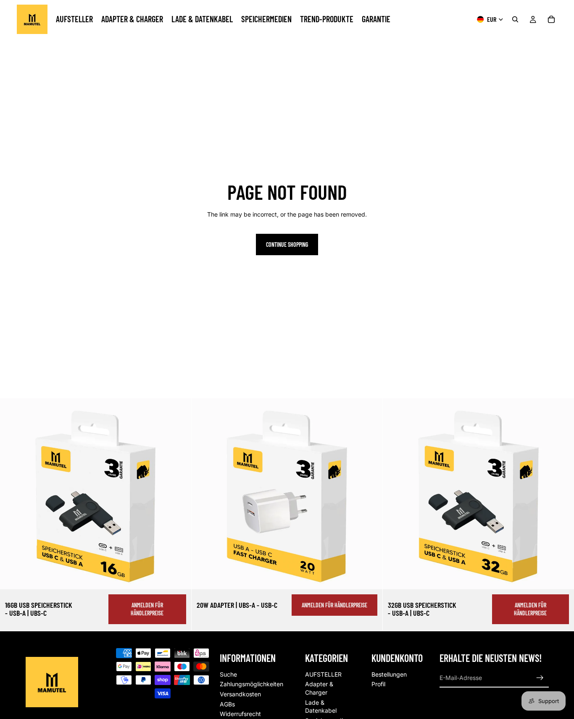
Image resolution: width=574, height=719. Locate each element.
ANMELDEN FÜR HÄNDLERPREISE (147, 609)
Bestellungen (389, 674)
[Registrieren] (540, 678)
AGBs (227, 704)
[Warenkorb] (551, 19)
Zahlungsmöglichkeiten (251, 684)
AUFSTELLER (323, 674)
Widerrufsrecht (240, 713)
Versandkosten (240, 694)
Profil (378, 684)
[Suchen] (515, 19)
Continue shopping (287, 244)
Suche (228, 674)
